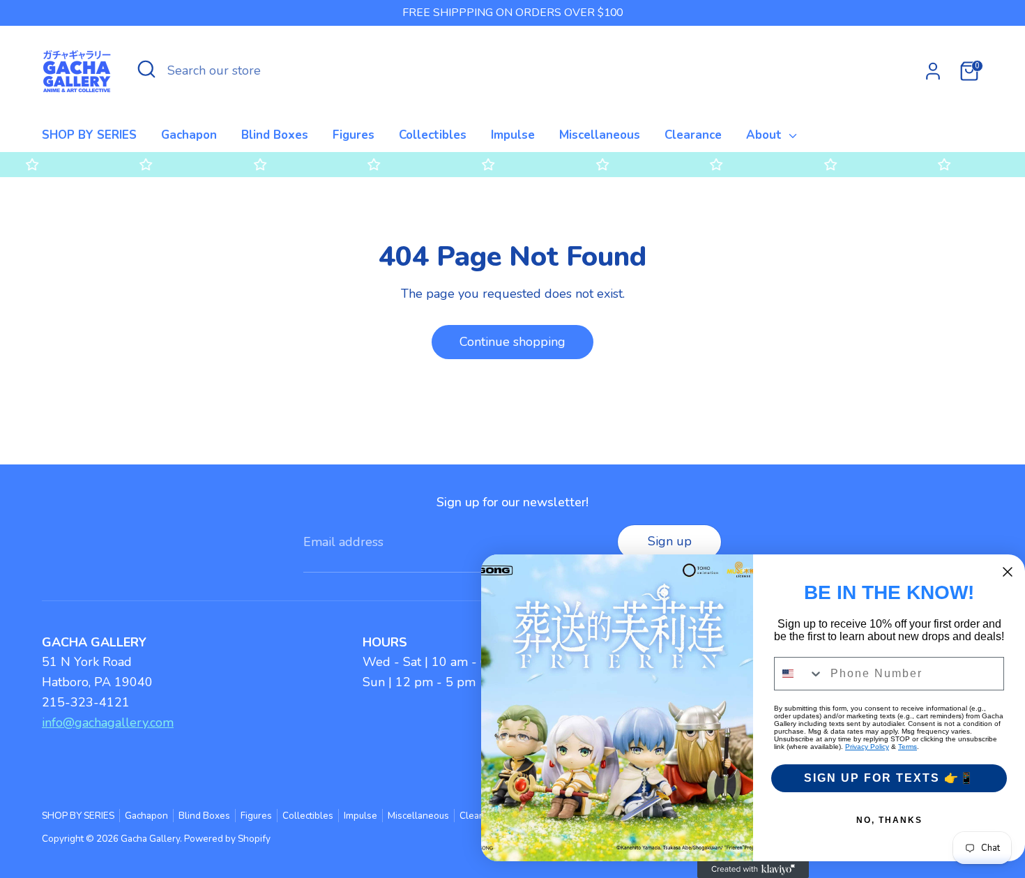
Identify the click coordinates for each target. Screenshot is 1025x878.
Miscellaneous (599, 135)
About (765, 135)
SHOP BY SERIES (89, 135)
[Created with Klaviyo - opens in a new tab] (753, 869)
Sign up (670, 541)
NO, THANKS (889, 820)
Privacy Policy (867, 746)
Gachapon (189, 135)
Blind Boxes (274, 135)
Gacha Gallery (150, 838)
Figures (353, 135)
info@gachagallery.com (108, 722)
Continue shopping (512, 341)
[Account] (933, 71)
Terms (907, 746)
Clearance (693, 135)
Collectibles (432, 135)
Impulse (513, 135)
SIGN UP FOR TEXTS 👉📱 (889, 778)
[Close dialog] (1007, 571)
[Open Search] (146, 69)
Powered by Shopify (227, 838)
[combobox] (799, 674)
